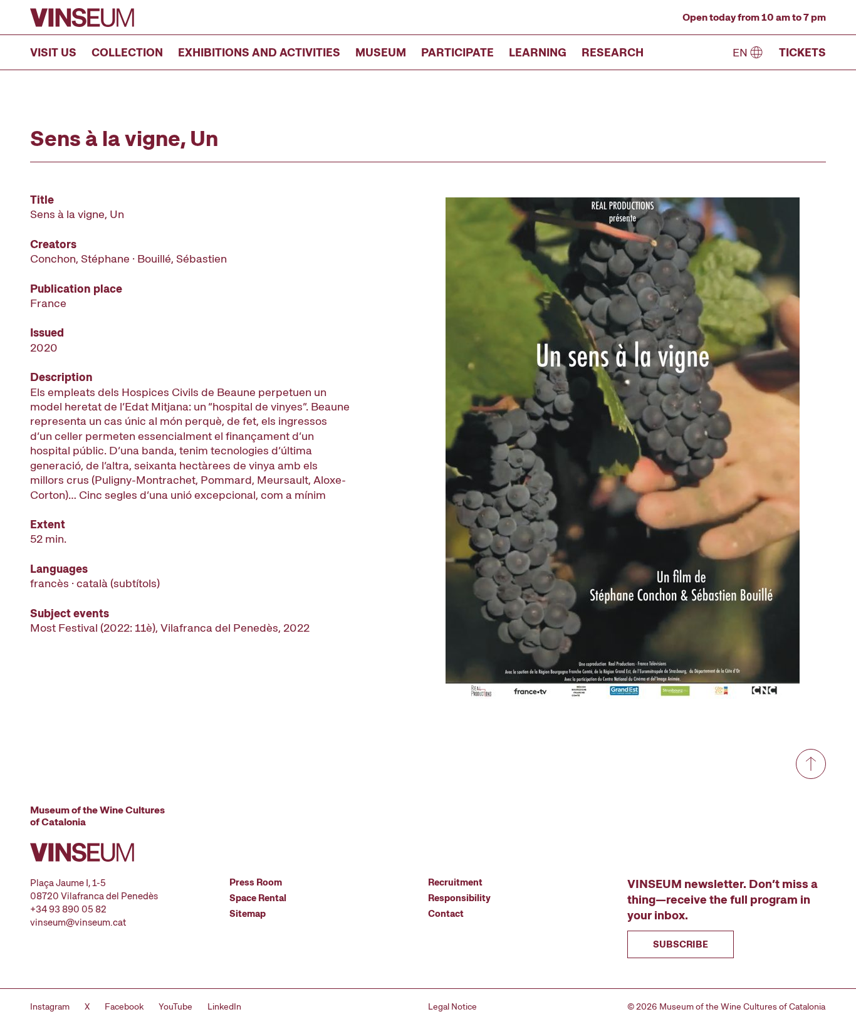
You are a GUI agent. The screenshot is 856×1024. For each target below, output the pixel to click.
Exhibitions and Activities (259, 52)
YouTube (175, 1006)
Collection (127, 52)
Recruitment (455, 882)
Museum (380, 52)
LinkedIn (224, 1006)
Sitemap (247, 913)
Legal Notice (452, 1006)
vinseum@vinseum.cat (78, 922)
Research (613, 52)
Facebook (124, 1006)
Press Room (255, 882)
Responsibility (459, 898)
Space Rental (257, 898)
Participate (457, 52)
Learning (537, 52)
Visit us (53, 52)
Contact (446, 913)
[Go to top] (811, 764)
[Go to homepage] (82, 17)
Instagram (50, 1006)
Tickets (802, 52)
